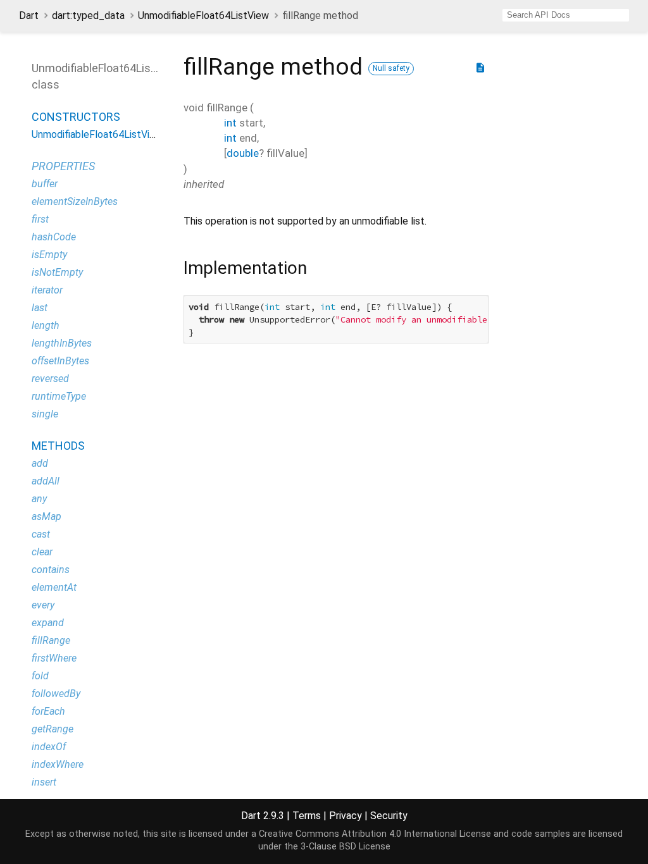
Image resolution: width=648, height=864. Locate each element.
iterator (47, 290)
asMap (46, 516)
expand (48, 623)
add (40, 463)
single (45, 414)
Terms (306, 816)
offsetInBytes (60, 361)
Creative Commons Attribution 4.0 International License (375, 834)
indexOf (49, 747)
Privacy (345, 816)
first (40, 219)
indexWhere (58, 764)
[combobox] (565, 15)
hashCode (54, 237)
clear (42, 552)
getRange (52, 729)
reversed (50, 379)
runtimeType (59, 396)
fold (40, 676)
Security (389, 816)
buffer (45, 184)
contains (51, 570)
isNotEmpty (57, 272)
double (243, 153)
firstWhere (54, 658)
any (39, 499)
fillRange (51, 640)
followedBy (56, 694)
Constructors (76, 116)
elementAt (54, 587)
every (43, 605)
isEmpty (49, 255)
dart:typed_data (88, 15)
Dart (29, 15)
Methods (58, 445)
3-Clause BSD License (345, 846)
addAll (45, 481)
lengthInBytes (62, 343)
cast (41, 534)
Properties (63, 166)
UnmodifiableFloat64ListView (203, 15)
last (39, 308)
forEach (48, 711)
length (45, 325)
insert (44, 782)
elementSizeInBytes (75, 201)
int (230, 122)
